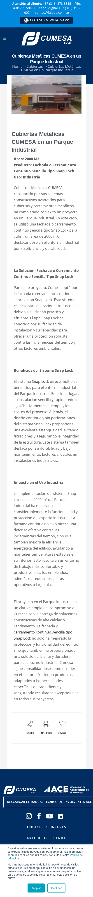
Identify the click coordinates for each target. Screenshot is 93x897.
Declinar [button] (56, 888)
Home (17, 66)
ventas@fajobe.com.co (52, 12)
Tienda (59, 838)
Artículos (37, 838)
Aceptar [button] (36, 888)
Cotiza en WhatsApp (49, 20)
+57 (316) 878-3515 (57, 3)
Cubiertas (34, 66)
